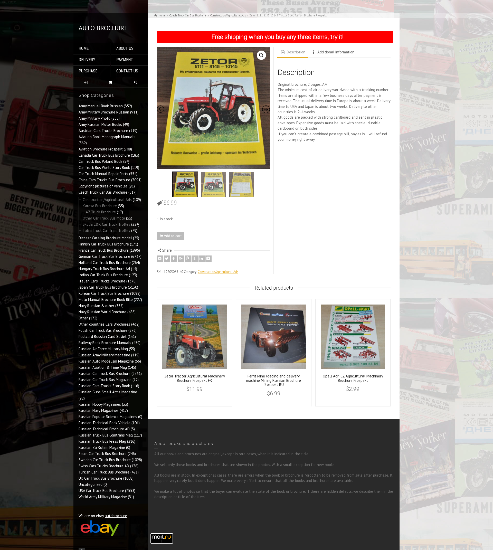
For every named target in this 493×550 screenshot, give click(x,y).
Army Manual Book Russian (101, 105)
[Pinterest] (188, 258)
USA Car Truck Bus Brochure (101, 490)
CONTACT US (127, 71)
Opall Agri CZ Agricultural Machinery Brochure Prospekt (353, 378)
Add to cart (173, 236)
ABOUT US (125, 48)
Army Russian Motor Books (100, 124)
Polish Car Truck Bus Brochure (103, 330)
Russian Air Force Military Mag (103, 348)
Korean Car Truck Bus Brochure (104, 293)
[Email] (160, 258)
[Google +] (181, 258)
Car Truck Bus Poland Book (100, 161)
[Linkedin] (201, 258)
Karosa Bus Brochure (100, 205)
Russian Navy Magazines (99, 410)
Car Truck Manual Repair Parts (103, 173)
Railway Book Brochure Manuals (105, 342)
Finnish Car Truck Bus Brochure (104, 244)
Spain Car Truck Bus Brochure (103, 453)
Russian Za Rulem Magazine (102, 447)
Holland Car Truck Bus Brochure (105, 262)
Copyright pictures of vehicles (103, 186)
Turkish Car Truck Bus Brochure (104, 472)
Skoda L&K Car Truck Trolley (106, 224)
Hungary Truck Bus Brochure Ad (104, 268)
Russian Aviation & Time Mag (103, 367)
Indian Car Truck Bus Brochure (103, 274)
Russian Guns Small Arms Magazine (108, 392)
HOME (84, 48)
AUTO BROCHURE (103, 28)
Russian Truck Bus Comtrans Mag (106, 435)
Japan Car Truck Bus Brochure (103, 287)
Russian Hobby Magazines (100, 404)
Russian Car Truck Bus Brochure (104, 373)
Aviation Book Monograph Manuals (107, 136)
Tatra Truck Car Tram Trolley (106, 230)
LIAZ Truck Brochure (99, 212)
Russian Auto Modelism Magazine (106, 361)
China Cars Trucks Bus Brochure (104, 179)
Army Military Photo (94, 118)
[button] (261, 55)
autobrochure (116, 515)
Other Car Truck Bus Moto (104, 218)
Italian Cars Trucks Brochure (102, 281)
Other (83, 318)
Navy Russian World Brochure (102, 311)
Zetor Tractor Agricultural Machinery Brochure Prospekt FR (194, 378)
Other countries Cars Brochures (104, 324)
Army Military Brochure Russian (104, 112)
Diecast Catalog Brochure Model (105, 237)
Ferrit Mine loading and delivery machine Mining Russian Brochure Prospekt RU (273, 380)
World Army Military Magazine (103, 496)
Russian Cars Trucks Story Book (104, 385)
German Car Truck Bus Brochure (104, 256)
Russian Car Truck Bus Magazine (105, 379)
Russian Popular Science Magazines (108, 416)
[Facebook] (174, 258)
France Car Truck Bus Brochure (104, 250)
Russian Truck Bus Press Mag (102, 441)
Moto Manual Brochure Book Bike (106, 299)
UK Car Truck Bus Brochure (100, 478)
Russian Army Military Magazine (104, 355)
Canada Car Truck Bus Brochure (104, 155)
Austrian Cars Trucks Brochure (103, 130)
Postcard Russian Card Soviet (103, 336)
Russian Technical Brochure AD (104, 428)
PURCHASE (88, 71)
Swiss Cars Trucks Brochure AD (104, 465)
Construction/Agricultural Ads (107, 199)
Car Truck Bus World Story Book (104, 167)
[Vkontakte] (208, 258)
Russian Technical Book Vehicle (104, 422)
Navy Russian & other (96, 305)
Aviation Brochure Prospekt (101, 149)
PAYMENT (124, 59)
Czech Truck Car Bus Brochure (103, 192)
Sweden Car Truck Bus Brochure (105, 459)
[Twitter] (167, 258)
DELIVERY (87, 59)
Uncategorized (90, 484)
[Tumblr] (195, 258)
